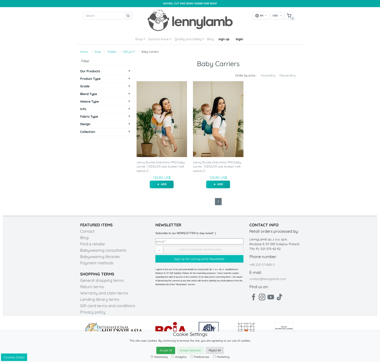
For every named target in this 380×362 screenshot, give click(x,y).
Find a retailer (92, 243)
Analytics (181, 357)
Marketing (223, 357)
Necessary (161, 357)
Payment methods (96, 262)
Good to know (158, 39)
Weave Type (89, 101)
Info (83, 109)
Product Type (90, 79)
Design (85, 124)
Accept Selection (190, 350)
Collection (87, 132)
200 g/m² (129, 51)
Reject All (215, 350)
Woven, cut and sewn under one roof (190, 3)
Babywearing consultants (103, 250)
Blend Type (88, 94)
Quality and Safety (188, 39)
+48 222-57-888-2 (262, 265)
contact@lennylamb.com (267, 279)
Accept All (166, 350)
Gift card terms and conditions (107, 305)
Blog (210, 39)
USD (275, 15)
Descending (287, 75)
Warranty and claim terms (104, 293)
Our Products (90, 71)
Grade (84, 86)
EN (261, 15)
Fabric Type (89, 116)
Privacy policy (92, 312)
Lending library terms (99, 299)
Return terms (92, 286)
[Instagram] (262, 297)
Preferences (201, 357)
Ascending (268, 75)
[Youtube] (271, 297)
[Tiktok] (279, 297)
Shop (139, 39)
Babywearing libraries (100, 256)
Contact (87, 231)
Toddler (111, 51)
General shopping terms (102, 280)
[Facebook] (253, 297)
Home (84, 51)
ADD (164, 184)
